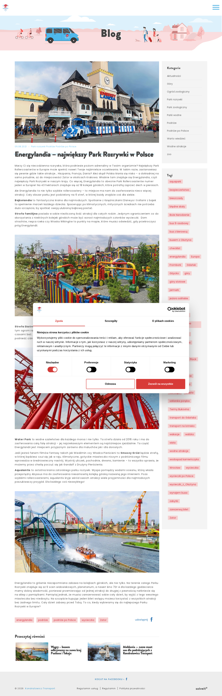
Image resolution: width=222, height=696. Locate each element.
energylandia (24, 620)
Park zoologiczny (177, 107)
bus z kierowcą (178, 231)
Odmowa (110, 384)
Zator (103, 620)
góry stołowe (177, 281)
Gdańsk (191, 265)
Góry (170, 84)
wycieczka (88, 620)
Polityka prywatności (132, 688)
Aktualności (174, 76)
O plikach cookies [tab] (163, 321)
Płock (193, 359)
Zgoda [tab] (59, 321)
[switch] (91, 369)
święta (189, 392)
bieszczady (176, 198)
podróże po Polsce (65, 620)
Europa (195, 256)
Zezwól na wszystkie (160, 384)
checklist (175, 248)
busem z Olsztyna (180, 240)
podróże (43, 620)
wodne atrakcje (179, 451)
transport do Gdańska (183, 417)
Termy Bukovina (179, 409)
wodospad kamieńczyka (184, 459)
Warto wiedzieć (176, 138)
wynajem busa (178, 492)
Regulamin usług (87, 688)
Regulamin (109, 688)
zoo (169, 154)
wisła (173, 442)
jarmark (174, 290)
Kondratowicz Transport (40, 688)
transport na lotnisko (182, 426)
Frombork (175, 265)
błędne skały (177, 206)
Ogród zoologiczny (178, 91)
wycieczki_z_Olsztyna (183, 484)
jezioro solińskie (179, 298)
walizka (189, 434)
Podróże (51, 146)
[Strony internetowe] (201, 687)
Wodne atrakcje (176, 146)
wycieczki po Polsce (181, 476)
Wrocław (175, 467)
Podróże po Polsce (66, 146)
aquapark (175, 181)
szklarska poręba (180, 401)
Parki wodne (174, 115)
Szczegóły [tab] (111, 321)
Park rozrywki (38, 146)
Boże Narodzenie (179, 215)
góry (187, 273)
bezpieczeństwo (179, 190)
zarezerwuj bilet (179, 509)
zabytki (174, 501)
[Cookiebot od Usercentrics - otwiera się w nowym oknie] (170, 309)
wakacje (175, 434)
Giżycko (174, 273)
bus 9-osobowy (179, 223)
